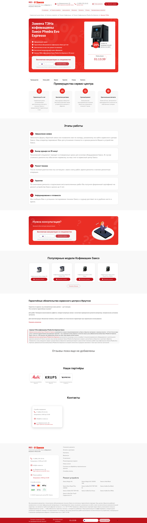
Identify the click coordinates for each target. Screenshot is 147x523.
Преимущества (34, 80)
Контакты (81, 10)
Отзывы (87, 10)
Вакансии (74, 10)
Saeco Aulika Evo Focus (88, 490)
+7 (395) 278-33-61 (82, 3)
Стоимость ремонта (69, 447)
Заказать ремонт (39, 279)
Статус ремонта (98, 4)
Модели (56, 80)
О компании (45, 10)
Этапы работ (46, 80)
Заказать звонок (112, 4)
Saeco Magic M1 (68, 481)
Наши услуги (67, 463)
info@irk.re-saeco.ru (42, 419)
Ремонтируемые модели (70, 461)
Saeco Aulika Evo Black (107, 486)
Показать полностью (35, 322)
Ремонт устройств (56, 10)
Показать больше (73, 286)
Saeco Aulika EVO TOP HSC (71, 490)
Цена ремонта (66, 10)
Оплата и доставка (68, 450)
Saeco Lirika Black (105, 481)
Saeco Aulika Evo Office (107, 490)
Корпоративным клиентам (98, 10)
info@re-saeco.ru (38, 465)
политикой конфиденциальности (64, 67)
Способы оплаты (68, 471)
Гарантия (64, 80)
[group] (36, 379)
